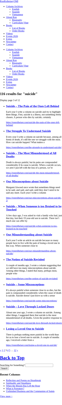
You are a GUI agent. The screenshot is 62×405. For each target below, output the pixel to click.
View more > (6, 396)
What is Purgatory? (15, 388)
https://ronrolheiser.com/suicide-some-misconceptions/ (31, 300)
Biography (17, 20)
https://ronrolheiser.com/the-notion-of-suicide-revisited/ (32, 278)
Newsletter (11, 41)
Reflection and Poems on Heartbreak (23, 380)
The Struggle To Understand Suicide (28, 131)
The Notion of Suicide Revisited (25, 259)
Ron (9, 1)
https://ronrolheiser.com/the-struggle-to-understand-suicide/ (34, 147)
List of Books (18, 28)
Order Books (18, 31)
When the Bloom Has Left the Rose (23, 386)
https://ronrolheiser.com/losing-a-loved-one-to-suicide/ (31, 345)
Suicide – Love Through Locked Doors (30, 306)
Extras (9, 39)
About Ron (11, 17)
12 (15, 350)
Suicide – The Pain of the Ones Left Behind (32, 106)
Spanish (16, 12)
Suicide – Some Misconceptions (25, 284)
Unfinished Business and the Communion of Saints (30, 391)
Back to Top (12, 357)
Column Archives (14, 6)
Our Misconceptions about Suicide (27, 181)
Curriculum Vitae (20, 22)
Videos (9, 33)
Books (9, 25)
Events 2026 (12, 36)
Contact (9, 44)
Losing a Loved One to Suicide (25, 328)
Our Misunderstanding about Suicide (29, 234)
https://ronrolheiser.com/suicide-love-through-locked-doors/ (34, 323)
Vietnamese (17, 14)
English (15, 9)
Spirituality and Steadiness (18, 383)
